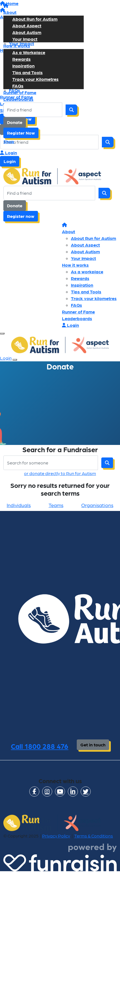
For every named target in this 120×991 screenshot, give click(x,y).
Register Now (21, 132)
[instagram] (47, 792)
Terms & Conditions (93, 835)
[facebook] (34, 792)
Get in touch (92, 744)
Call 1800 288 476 (39, 746)
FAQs (17, 85)
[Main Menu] (2, 333)
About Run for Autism (34, 18)
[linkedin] (73, 792)
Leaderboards (18, 99)
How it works (16, 45)
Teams (56, 505)
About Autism (26, 32)
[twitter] (86, 792)
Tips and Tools (27, 72)
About (9, 12)
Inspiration (23, 65)
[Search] (71, 109)
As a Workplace (28, 52)
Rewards (21, 59)
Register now (20, 216)
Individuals (19, 505)
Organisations (97, 505)
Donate (14, 122)
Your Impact (24, 39)
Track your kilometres (94, 298)
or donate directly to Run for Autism (60, 473)
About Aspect (26, 25)
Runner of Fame (19, 92)
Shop (8, 141)
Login (10, 152)
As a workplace (87, 271)
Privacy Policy (56, 835)
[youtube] (60, 792)
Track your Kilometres (35, 79)
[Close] (15, 360)
